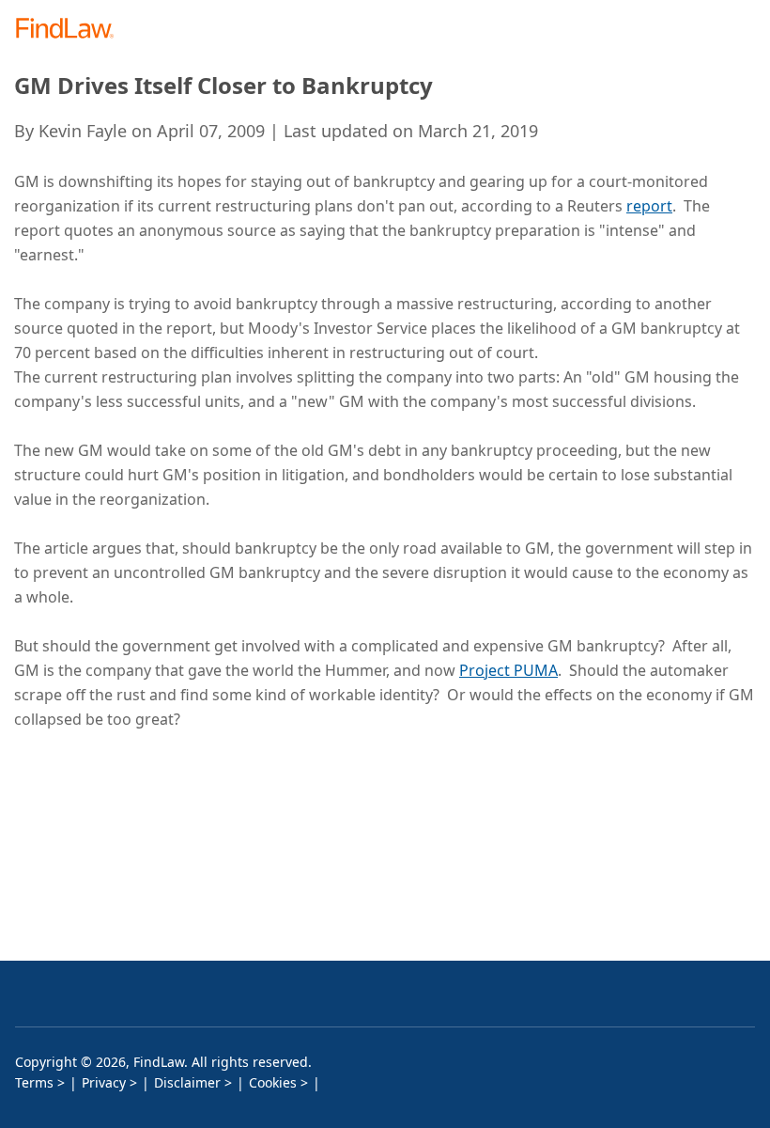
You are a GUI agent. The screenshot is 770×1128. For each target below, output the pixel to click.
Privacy (104, 1082)
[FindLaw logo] (71, 29)
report (649, 206)
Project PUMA (508, 670)
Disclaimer (187, 1082)
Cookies (273, 1082)
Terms (34, 1082)
